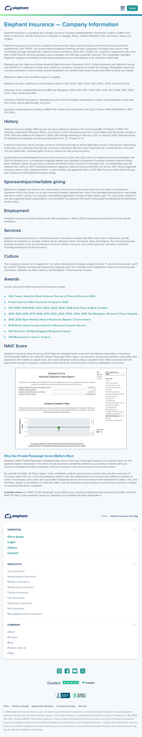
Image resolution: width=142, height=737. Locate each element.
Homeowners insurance (21, 576)
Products (14, 564)
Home (104, 516)
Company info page (66, 706)
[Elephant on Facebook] (67, 671)
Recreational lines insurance (24, 614)
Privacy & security (20, 706)
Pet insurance (15, 608)
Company (13, 625)
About (11, 632)
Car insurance (16, 571)
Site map (82, 706)
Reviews (12, 637)
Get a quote (15, 536)
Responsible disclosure (43, 706)
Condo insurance (17, 592)
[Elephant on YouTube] (75, 671)
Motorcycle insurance (20, 587)
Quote (132, 8)
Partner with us (16, 648)
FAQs (10, 653)
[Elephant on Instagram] (59, 671)
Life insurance (16, 598)
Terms (6, 706)
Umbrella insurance (19, 603)
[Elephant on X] (82, 671)
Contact (12, 553)
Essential (14, 529)
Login (11, 542)
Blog (10, 642)
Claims (12, 547)
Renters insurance (18, 582)
